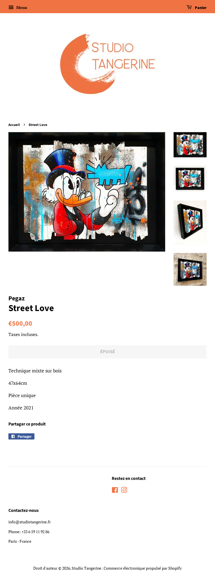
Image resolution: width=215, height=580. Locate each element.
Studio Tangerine (87, 568)
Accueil (14, 124)
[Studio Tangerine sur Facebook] (115, 491)
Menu (21, 7)
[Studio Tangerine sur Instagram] (124, 491)
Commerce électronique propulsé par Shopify (143, 568)
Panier (200, 8)
